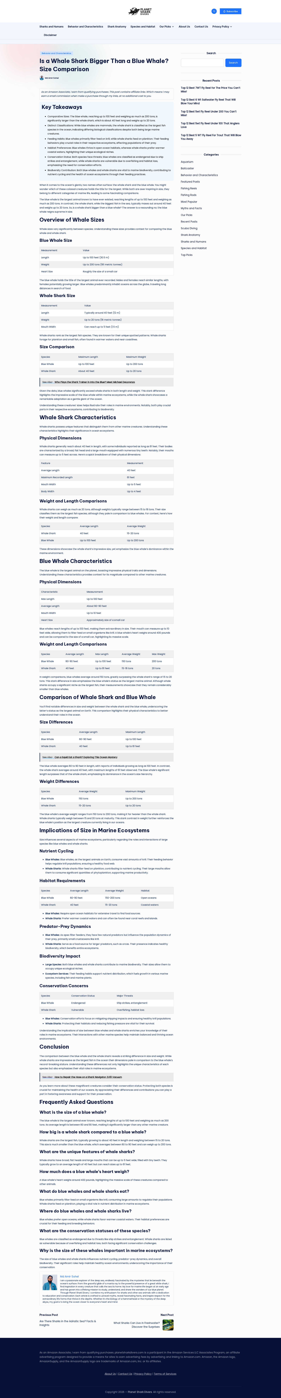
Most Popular (189, 201)
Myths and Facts (191, 208)
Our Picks (186, 215)
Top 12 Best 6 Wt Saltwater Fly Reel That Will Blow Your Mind (208, 101)
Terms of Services (165, 1374)
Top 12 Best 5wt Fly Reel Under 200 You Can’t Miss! (209, 113)
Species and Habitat (194, 248)
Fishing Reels (189, 188)
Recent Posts (189, 221)
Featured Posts (190, 181)
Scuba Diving (189, 228)
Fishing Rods (188, 195)
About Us (110, 1374)
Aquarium (187, 162)
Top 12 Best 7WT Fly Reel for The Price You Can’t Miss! (210, 89)
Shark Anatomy (190, 235)
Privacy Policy (143, 1374)
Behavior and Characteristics (56, 53)
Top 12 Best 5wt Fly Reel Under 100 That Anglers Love (210, 125)
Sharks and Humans (193, 241)
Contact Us (125, 1374)
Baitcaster (187, 168)
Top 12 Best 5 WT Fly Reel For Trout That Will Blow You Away (211, 137)
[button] (230, 11)
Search (211, 53)
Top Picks (186, 255)
